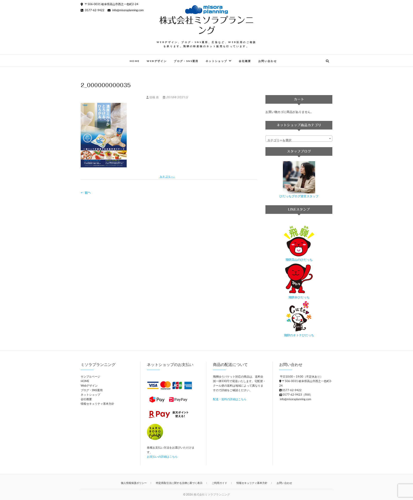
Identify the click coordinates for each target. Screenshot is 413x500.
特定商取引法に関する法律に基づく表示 (179, 483)
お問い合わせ (267, 61)
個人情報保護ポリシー (134, 483)
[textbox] (299, 140)
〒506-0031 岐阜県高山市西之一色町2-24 (111, 4)
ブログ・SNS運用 (186, 61)
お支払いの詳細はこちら (162, 456)
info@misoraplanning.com (128, 10)
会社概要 (245, 61)
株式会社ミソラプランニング (206, 25)
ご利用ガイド (219, 483)
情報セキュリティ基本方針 (97, 403)
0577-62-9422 (94, 10)
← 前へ (86, 192)
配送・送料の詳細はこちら (230, 399)
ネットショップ (216, 61)
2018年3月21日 (176, 97)
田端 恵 (154, 97)
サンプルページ (90, 376)
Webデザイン (157, 61)
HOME (135, 61)
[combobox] (298, 139)
